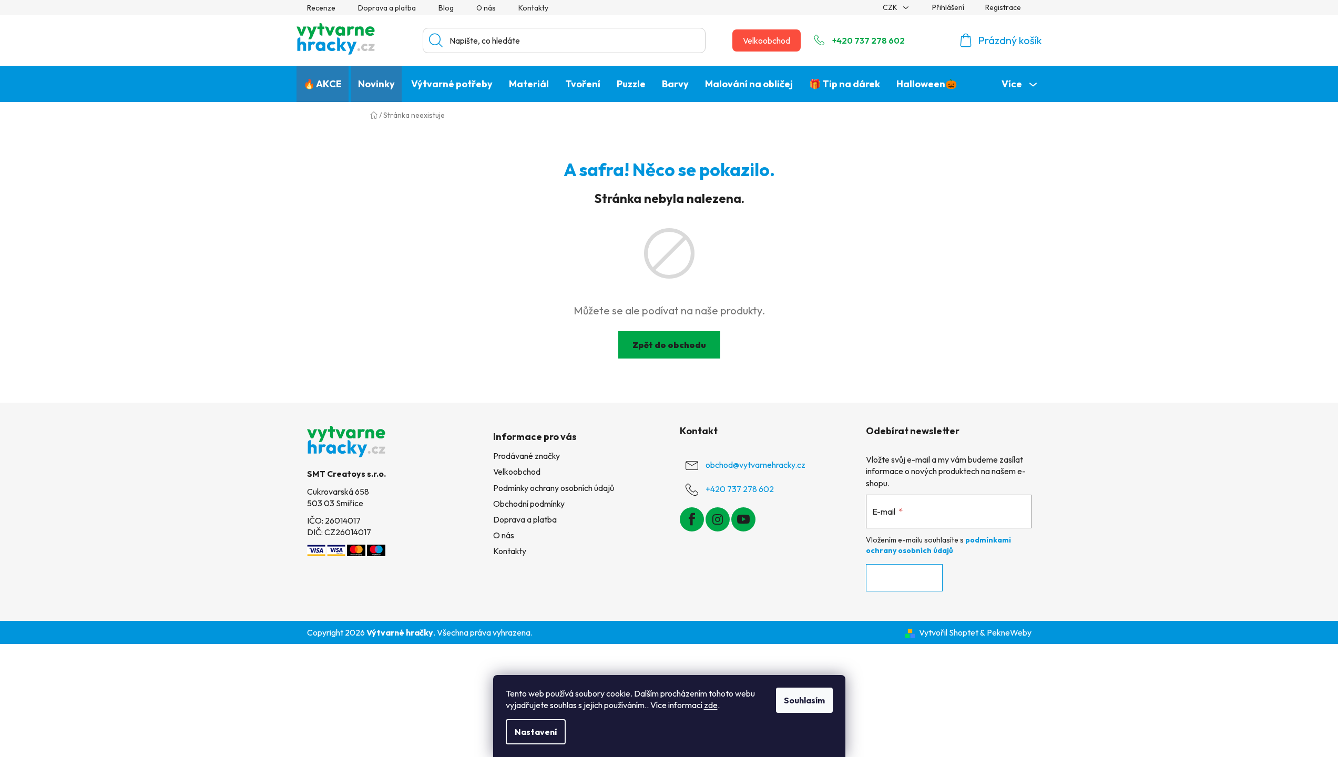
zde (711, 705)
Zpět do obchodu (669, 345)
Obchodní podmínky (529, 503)
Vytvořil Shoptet (948, 632)
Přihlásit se (904, 577)
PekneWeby (1009, 632)
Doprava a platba (387, 8)
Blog (446, 8)
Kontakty (533, 8)
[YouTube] (743, 519)
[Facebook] (692, 519)
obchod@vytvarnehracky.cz (755, 464)
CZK (891, 7)
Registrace (1003, 7)
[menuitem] (323, 84)
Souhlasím (804, 700)
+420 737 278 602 (868, 40)
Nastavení (536, 732)
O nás (486, 8)
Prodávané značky (526, 456)
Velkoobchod (766, 40)
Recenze (321, 8)
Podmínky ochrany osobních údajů (553, 488)
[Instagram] (718, 519)
